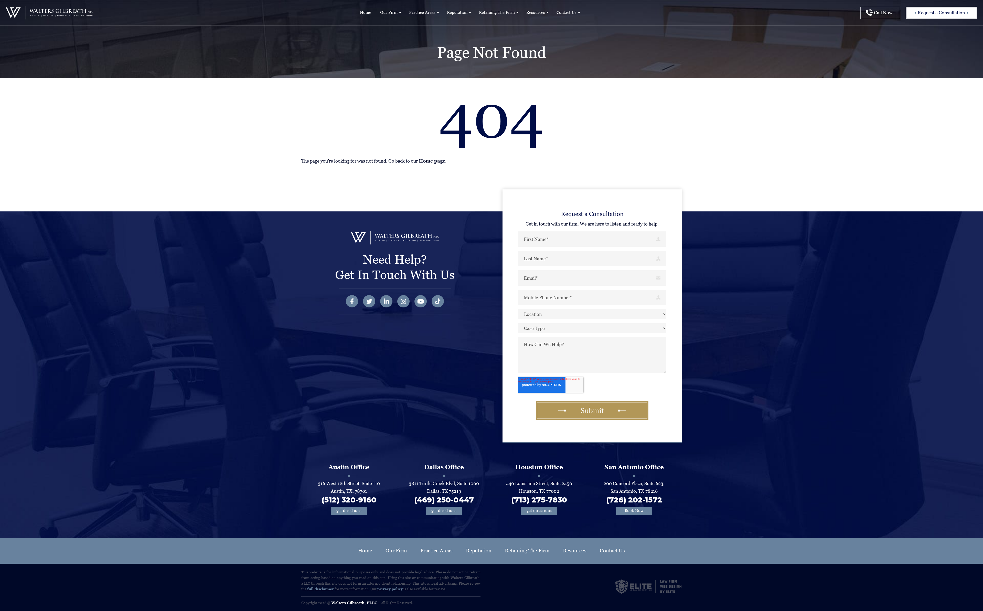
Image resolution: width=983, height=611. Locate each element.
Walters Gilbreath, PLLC (354, 603)
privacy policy (390, 589)
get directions (348, 510)
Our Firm (389, 12)
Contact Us (566, 12)
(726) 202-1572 (634, 499)
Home (365, 12)
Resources (535, 12)
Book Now (634, 510)
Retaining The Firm (497, 12)
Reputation (457, 12)
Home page (432, 161)
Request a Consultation (941, 12)
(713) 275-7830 (539, 499)
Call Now (883, 12)
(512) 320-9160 (349, 499)
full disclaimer (320, 589)
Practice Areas (422, 12)
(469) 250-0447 (444, 499)
